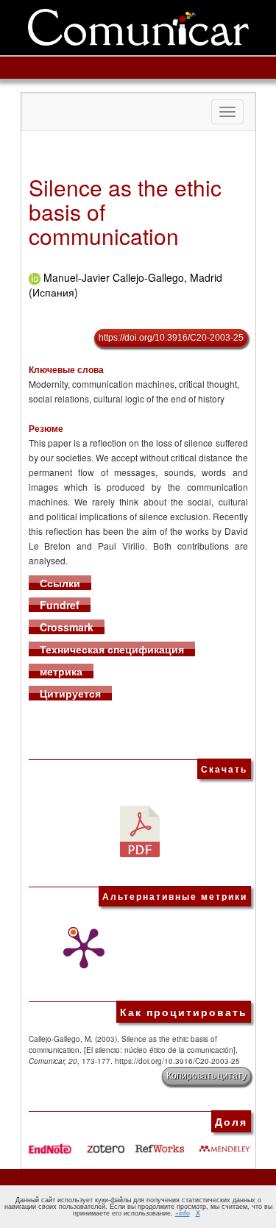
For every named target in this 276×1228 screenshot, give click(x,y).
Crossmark (66, 627)
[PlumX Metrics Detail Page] (80, 948)
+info (182, 1213)
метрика (61, 671)
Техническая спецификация (112, 649)
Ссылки (60, 582)
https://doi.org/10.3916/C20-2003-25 (171, 338)
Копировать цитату (206, 1076)
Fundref (59, 604)
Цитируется (70, 693)
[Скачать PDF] (140, 829)
